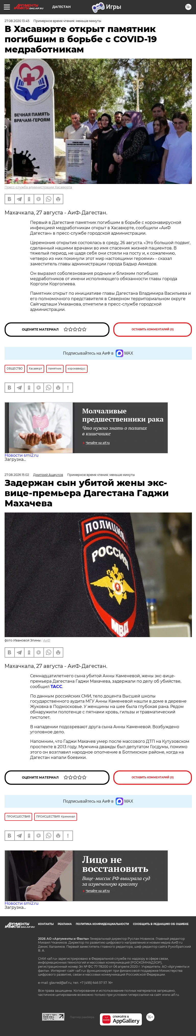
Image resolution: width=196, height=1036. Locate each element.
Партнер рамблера (82, 1017)
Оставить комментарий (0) (153, 329)
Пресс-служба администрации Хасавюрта (38, 187)
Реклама (65, 924)
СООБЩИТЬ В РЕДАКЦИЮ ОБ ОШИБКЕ (161, 924)
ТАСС (56, 686)
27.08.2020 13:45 (17, 21)
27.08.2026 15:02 (17, 475)
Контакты (46, 924)
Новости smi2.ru (22, 455)
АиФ (46, 640)
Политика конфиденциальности (102, 924)
